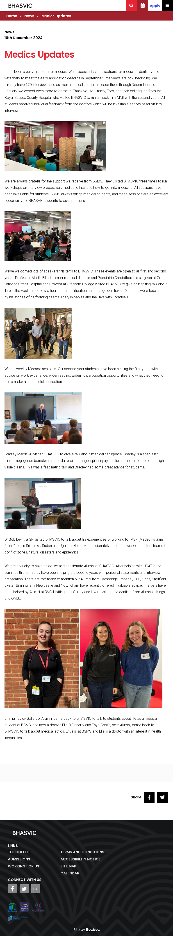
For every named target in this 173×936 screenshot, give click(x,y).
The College (19, 852)
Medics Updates (56, 15)
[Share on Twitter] (162, 797)
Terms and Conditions (82, 852)
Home (11, 15)
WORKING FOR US (23, 866)
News (29, 15)
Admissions (19, 859)
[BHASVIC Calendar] (142, 5)
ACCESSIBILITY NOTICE (80, 859)
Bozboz (93, 929)
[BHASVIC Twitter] (24, 888)
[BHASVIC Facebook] (12, 888)
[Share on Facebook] (149, 797)
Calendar (69, 873)
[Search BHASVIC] (131, 5)
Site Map (68, 866)
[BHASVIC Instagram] (35, 888)
